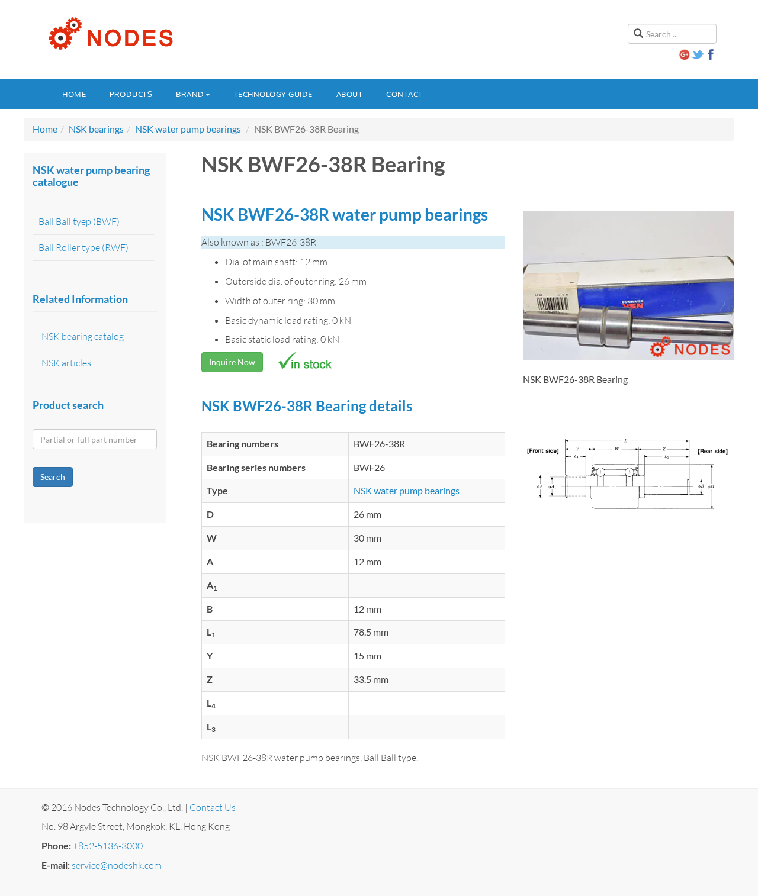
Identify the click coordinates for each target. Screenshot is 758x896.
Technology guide (273, 94)
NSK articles (66, 363)
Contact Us (213, 807)
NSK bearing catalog (82, 336)
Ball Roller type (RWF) (83, 247)
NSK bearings (96, 128)
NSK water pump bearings (188, 128)
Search (52, 477)
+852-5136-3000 (108, 846)
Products (131, 94)
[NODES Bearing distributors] (109, 34)
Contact (404, 94)
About (349, 94)
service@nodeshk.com (117, 865)
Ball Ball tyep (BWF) (79, 221)
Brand (190, 94)
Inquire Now (232, 362)
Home (74, 94)
